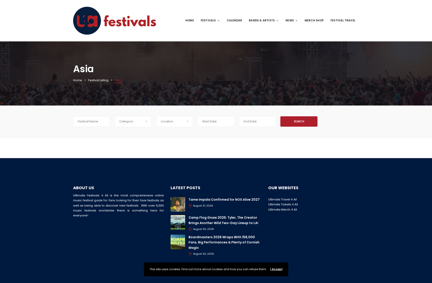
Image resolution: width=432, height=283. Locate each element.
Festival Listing (98, 80)
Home (189, 20)
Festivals (208, 20)
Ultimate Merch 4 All (282, 209)
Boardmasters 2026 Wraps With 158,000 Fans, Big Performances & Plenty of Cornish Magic (224, 242)
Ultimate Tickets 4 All (283, 204)
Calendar (234, 20)
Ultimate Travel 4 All (282, 199)
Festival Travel (343, 20)
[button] (133, 121)
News (290, 20)
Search (299, 121)
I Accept (276, 269)
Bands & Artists (262, 20)
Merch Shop (314, 20)
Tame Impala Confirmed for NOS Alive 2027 (224, 199)
